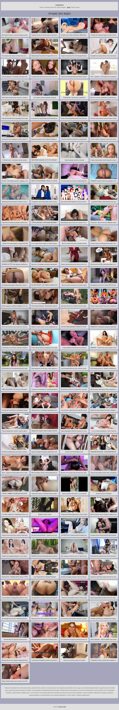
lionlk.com (62, 707)
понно (68, 7)
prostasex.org (59, 5)
